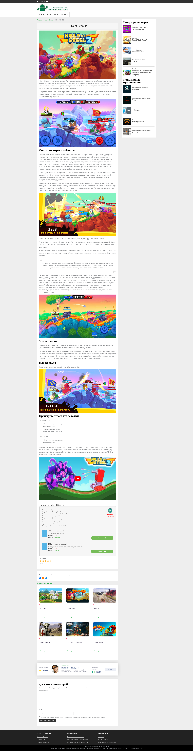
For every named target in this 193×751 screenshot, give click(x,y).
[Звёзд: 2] (43, 561)
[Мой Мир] (46, 578)
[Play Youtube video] (77, 478)
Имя (41, 709)
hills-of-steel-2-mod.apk (57, 544)
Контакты (64, 14)
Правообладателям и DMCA (107, 742)
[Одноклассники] (43, 578)
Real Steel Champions (74, 642)
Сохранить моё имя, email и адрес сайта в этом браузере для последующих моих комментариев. (73, 717)
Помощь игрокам (103, 739)
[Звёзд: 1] (41, 561)
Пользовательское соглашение (77, 739)
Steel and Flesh (44, 642)
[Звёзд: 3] (45, 561)
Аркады (68, 604)
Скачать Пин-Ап (42, 739)
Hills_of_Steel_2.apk (56, 531)
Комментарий (44, 690)
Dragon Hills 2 (98, 642)
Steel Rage (97, 608)
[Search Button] (155, 1)
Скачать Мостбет (42, 737)
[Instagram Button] (42, 1)
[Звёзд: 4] (48, 561)
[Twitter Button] (37, 1)
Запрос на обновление (44, 584)
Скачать (100, 538)
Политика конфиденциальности (77, 742)
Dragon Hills (70, 608)
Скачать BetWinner (43, 742)
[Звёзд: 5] (50, 561)
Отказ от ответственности (75, 737)
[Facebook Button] (39, 1)
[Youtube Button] (44, 1)
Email (41, 714)
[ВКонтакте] (40, 578)
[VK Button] (47, 1)
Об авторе (110, 669)
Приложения (51, 14)
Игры (40, 14)
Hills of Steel (43, 608)
